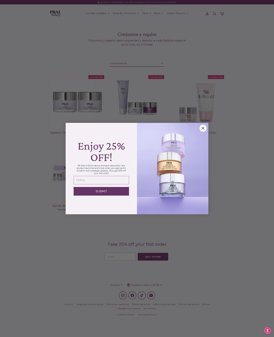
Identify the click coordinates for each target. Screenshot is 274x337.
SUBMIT (101, 191)
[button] (267, 330)
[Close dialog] (203, 128)
